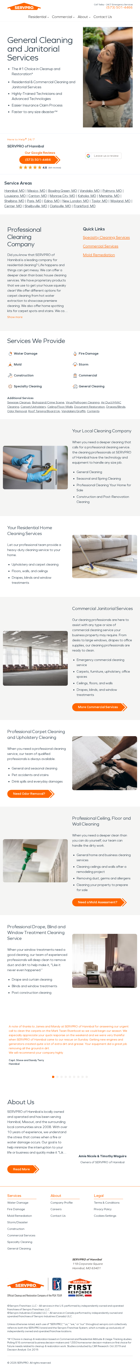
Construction (15, 1229)
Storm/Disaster (17, 1222)
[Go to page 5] (70, 1077)
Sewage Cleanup (19, 402)
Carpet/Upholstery (33, 406)
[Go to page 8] (83, 1077)
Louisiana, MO (15, 196)
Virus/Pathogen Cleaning (83, 402)
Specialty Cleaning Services (106, 237)
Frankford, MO (85, 206)
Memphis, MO (109, 196)
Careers (55, 1209)
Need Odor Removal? (29, 794)
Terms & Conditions (106, 1202)
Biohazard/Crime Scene (48, 402)
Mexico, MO (36, 191)
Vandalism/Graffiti (73, 411)
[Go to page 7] (78, 1077)
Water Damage (17, 1202)
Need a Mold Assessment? (97, 902)
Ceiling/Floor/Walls (60, 406)
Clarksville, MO (60, 206)
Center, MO (13, 206)
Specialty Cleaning (19, 1242)
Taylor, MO (100, 201)
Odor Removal (17, 411)
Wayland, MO (120, 201)
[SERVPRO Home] (24, 6)
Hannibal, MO (14, 191)
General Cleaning (19, 1248)
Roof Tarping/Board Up (44, 411)
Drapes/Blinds (115, 406)
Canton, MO (37, 196)
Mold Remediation (99, 254)
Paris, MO (34, 201)
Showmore (15, 317)
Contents (93, 411)
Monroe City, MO (62, 196)
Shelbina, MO (14, 201)
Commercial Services (100, 246)
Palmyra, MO (112, 191)
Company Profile (61, 1202)
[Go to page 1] (53, 1077)
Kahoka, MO (87, 196)
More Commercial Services (98, 707)
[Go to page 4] (66, 1077)
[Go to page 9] (87, 1077)
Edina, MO (52, 201)
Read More (21, 1169)
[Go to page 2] (57, 1077)
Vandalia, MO (90, 191)
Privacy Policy (103, 1209)
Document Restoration (89, 406)
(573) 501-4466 (119, 7)
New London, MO (75, 201)
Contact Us (103, 17)
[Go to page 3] (62, 1077)
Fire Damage (16, 1209)
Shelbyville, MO (36, 206)
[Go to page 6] (74, 1077)
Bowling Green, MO (62, 191)
